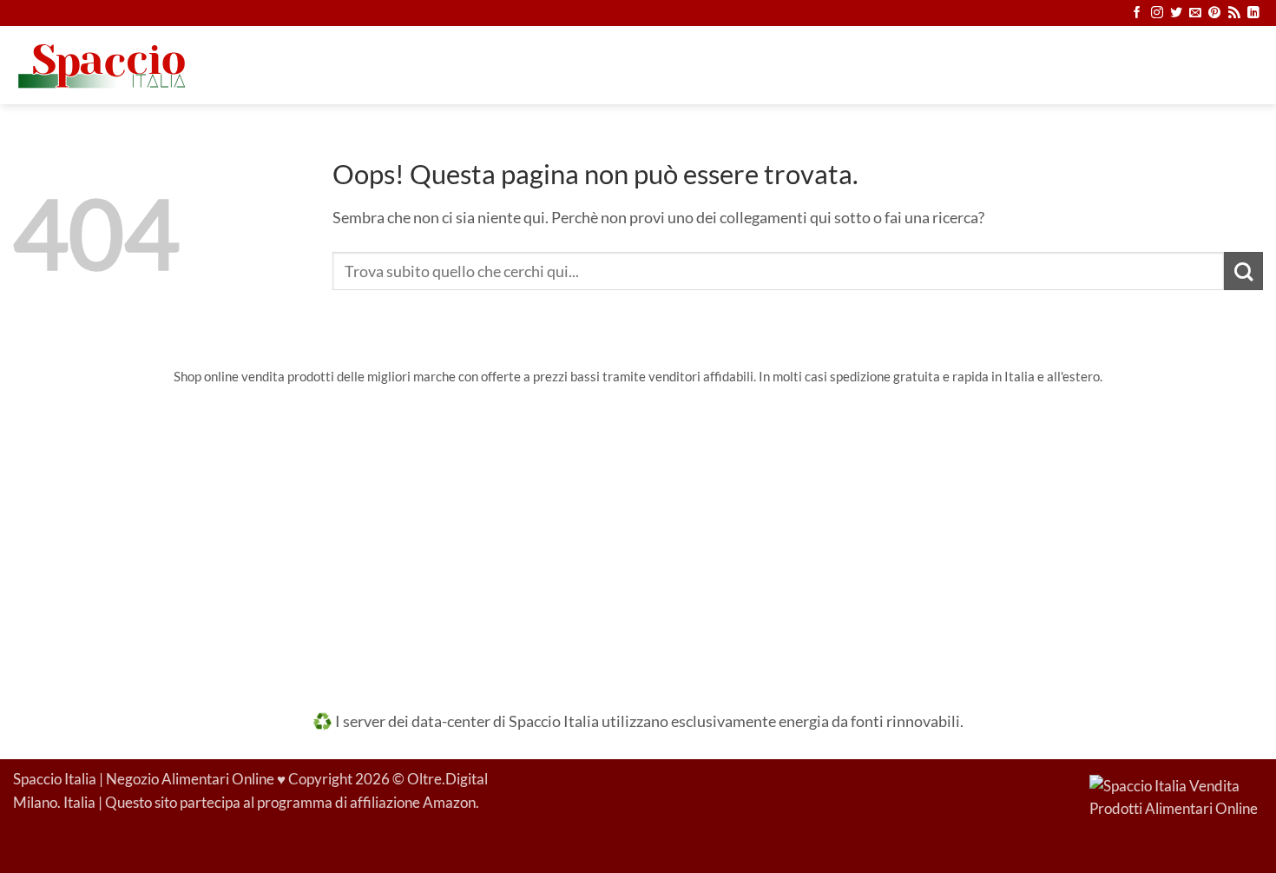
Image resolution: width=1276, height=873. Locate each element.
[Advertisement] (638, 536)
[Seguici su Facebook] (1137, 13)
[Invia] (1243, 271)
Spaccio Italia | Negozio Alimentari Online (143, 779)
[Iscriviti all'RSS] (1234, 13)
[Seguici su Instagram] (1157, 13)
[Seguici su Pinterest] (1214, 13)
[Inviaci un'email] (1195, 13)
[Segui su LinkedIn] (1253, 13)
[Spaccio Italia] (1176, 796)
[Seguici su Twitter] (1176, 13)
